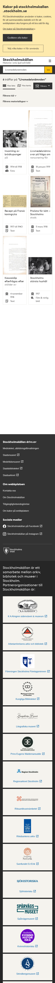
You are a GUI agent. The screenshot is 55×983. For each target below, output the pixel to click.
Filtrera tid (8, 95)
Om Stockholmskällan (14, 497)
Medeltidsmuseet (11, 462)
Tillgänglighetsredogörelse (16, 504)
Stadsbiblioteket (11, 468)
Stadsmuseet (9, 455)
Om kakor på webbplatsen (16, 511)
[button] (9, 96)
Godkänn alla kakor (17, 37)
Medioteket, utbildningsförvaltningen (21, 448)
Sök (48, 69)
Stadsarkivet (9, 475)
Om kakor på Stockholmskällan (18, 29)
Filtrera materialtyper (14, 101)
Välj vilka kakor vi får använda (23, 48)
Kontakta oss (9, 490)
